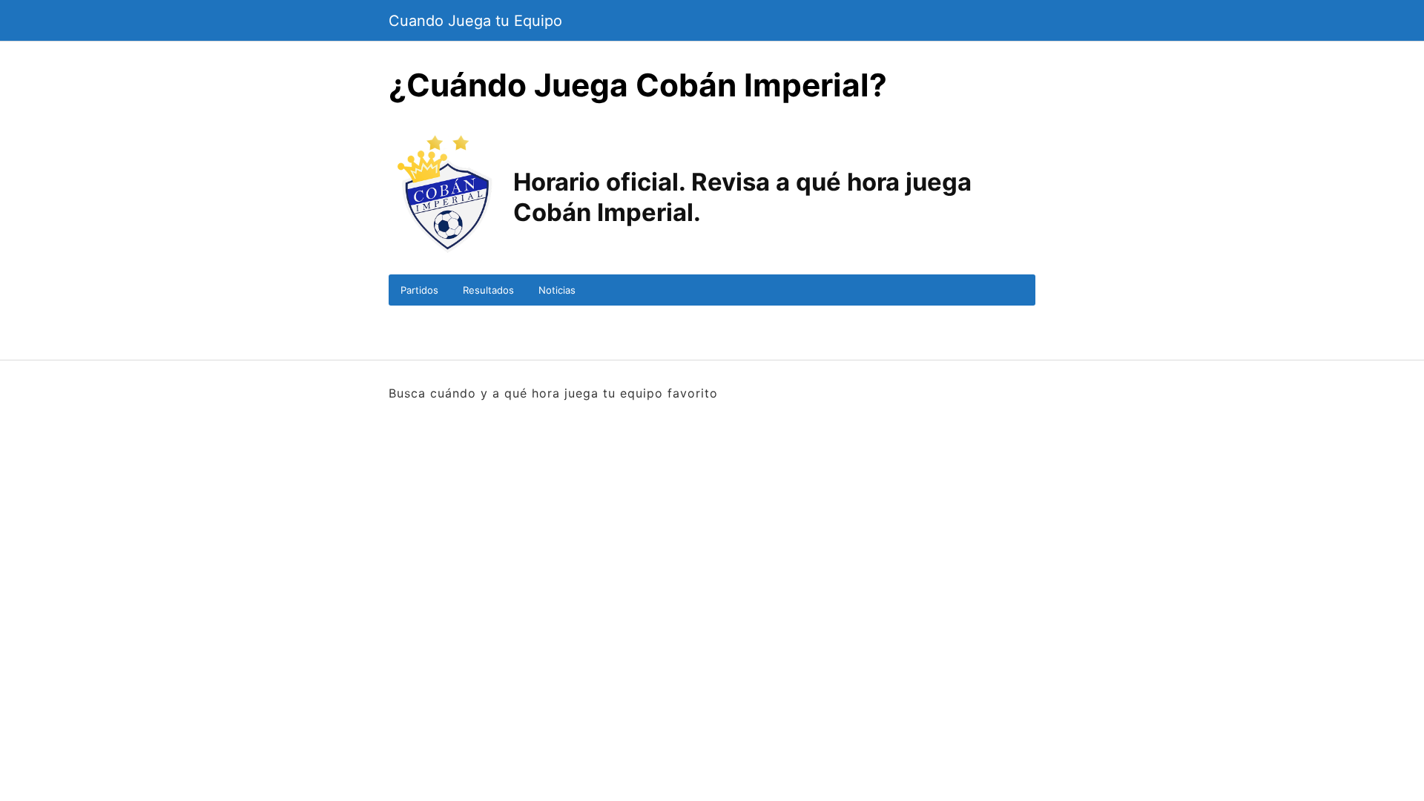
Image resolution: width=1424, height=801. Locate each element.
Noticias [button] (557, 290)
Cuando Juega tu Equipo (475, 20)
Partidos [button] (419, 290)
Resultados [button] (488, 290)
